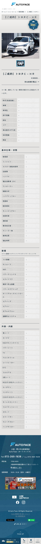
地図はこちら (17, 467)
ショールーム (12, 12)
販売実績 (21, 12)
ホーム (4, 12)
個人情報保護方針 (20, 516)
